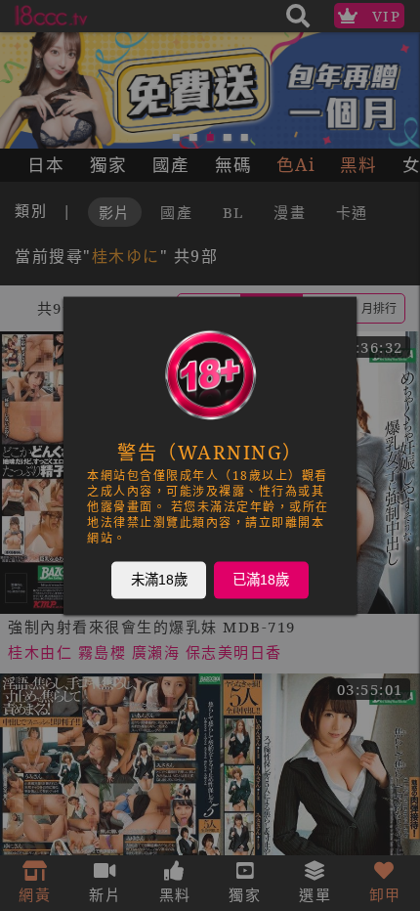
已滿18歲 (260, 579)
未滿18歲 (159, 579)
